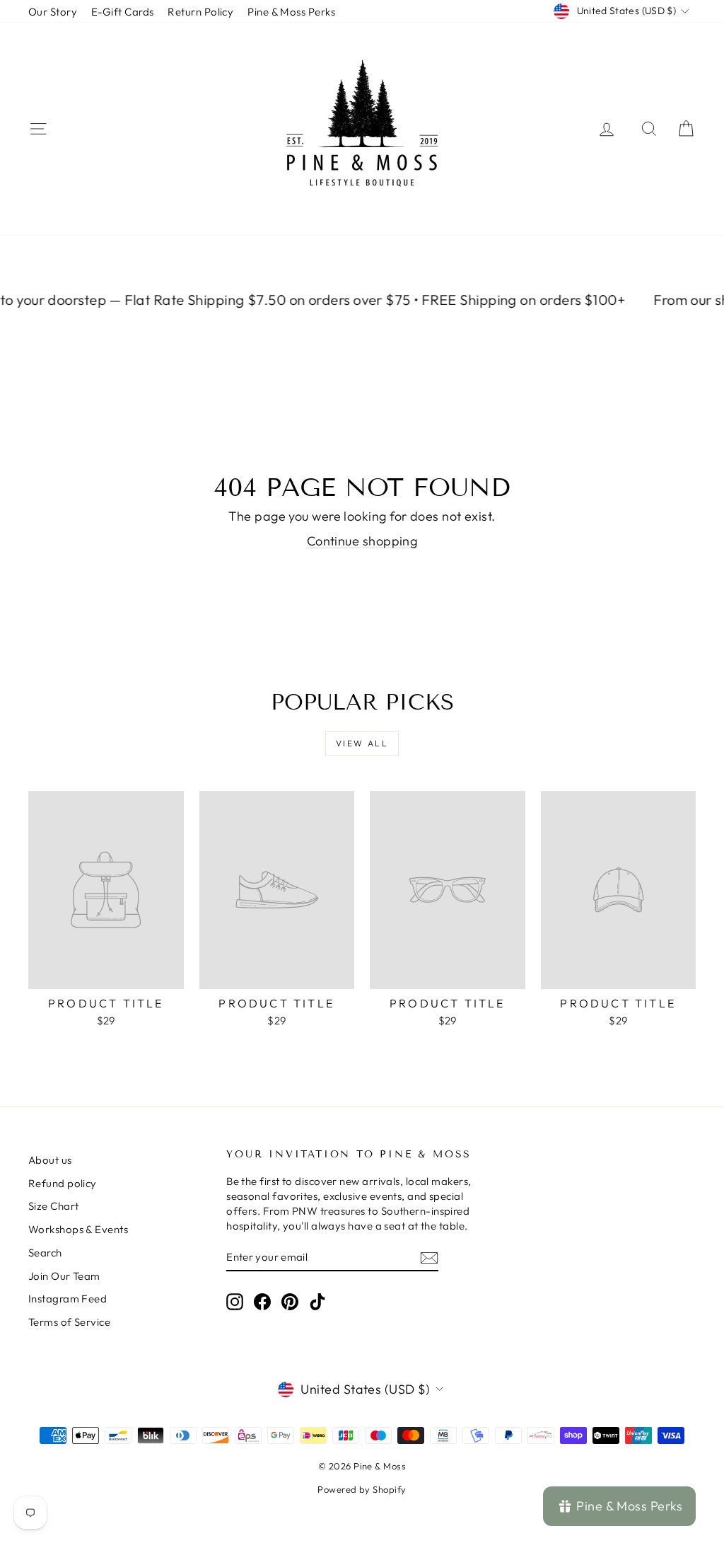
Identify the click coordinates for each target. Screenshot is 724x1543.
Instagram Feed (67, 1298)
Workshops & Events (78, 1229)
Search (45, 1252)
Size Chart (53, 1206)
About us (50, 1160)
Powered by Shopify (361, 1489)
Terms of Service (69, 1322)
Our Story (52, 11)
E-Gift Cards (122, 11)
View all (362, 743)
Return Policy (200, 11)
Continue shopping (362, 541)
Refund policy (62, 1183)
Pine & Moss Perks (291, 11)
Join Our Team (64, 1276)
